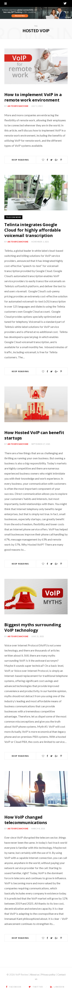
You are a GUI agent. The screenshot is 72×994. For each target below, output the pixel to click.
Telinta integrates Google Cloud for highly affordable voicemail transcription (32, 230)
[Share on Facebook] (47, 160)
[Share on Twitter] (51, 160)
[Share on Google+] (56, 160)
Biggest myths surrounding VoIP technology (32, 627)
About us (34, 974)
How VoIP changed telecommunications (25, 819)
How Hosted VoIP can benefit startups (34, 435)
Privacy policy (48, 974)
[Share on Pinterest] (61, 160)
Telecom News (13, 217)
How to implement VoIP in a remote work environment (33, 97)
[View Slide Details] (36, 13)
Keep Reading (20, 159)
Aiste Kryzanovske (18, 106)
